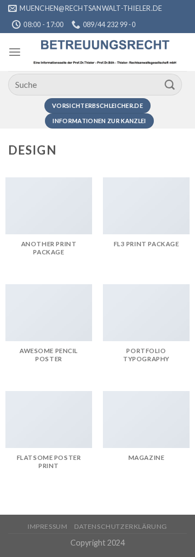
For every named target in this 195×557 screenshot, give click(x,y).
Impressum (48, 526)
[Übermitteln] (170, 84)
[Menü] (14, 52)
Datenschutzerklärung (120, 526)
